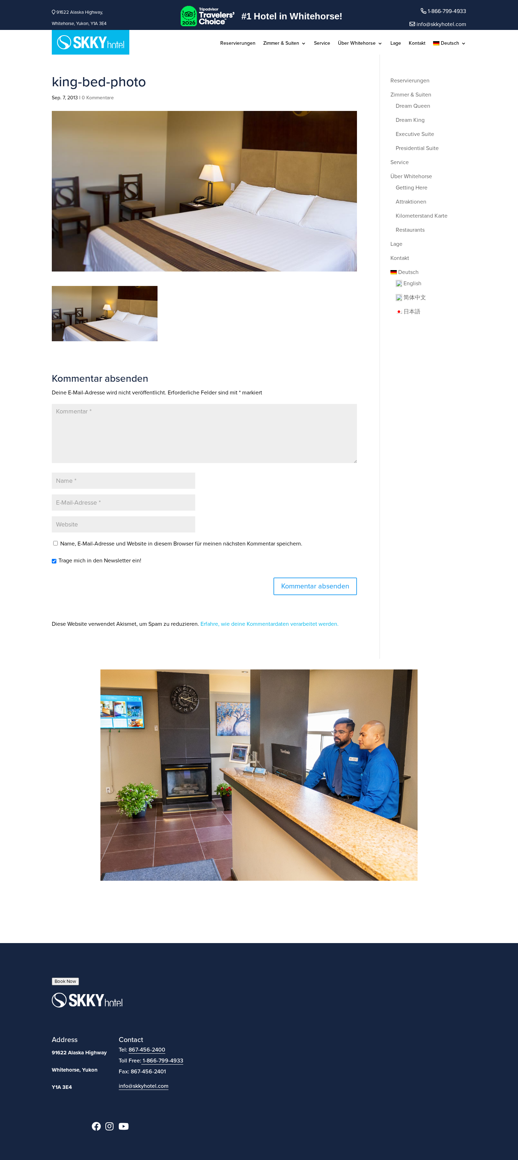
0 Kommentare (98, 98)
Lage (395, 43)
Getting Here (411, 187)
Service (322, 43)
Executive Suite (415, 134)
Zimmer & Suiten (281, 43)
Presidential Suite (417, 148)
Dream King (410, 120)
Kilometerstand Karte (422, 215)
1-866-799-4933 (163, 1060)
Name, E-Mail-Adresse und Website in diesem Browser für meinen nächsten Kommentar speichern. (181, 543)
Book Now (65, 981)
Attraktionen (411, 201)
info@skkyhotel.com (440, 24)
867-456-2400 (147, 1049)
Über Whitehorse (357, 43)
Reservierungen (237, 43)
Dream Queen (413, 106)
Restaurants (410, 229)
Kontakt (417, 43)
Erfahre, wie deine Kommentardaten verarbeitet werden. (270, 624)
